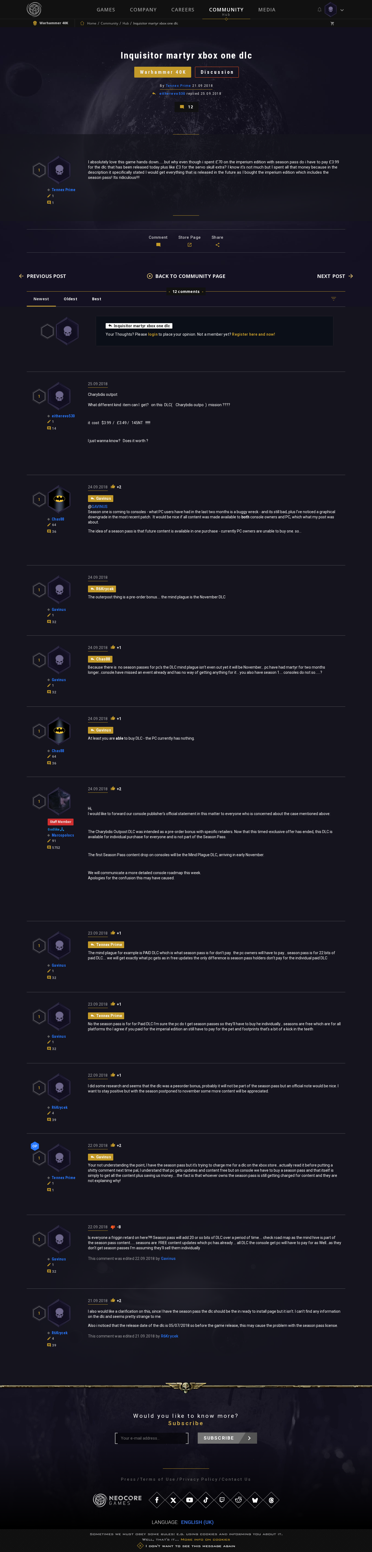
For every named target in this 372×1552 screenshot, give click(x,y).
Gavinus (168, 1258)
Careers (182, 9)
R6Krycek (169, 1336)
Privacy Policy (198, 1479)
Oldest (70, 298)
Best (96, 298)
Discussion (217, 72)
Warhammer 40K (163, 72)
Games (106, 9)
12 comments (186, 291)
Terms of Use (158, 1479)
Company (143, 9)
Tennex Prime (179, 86)
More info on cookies (205, 1539)
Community (226, 9)
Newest (41, 298)
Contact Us (236, 1479)
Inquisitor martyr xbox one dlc (142, 326)
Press (128, 1479)
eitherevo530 (172, 94)
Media (267, 9)
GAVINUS (100, 506)
